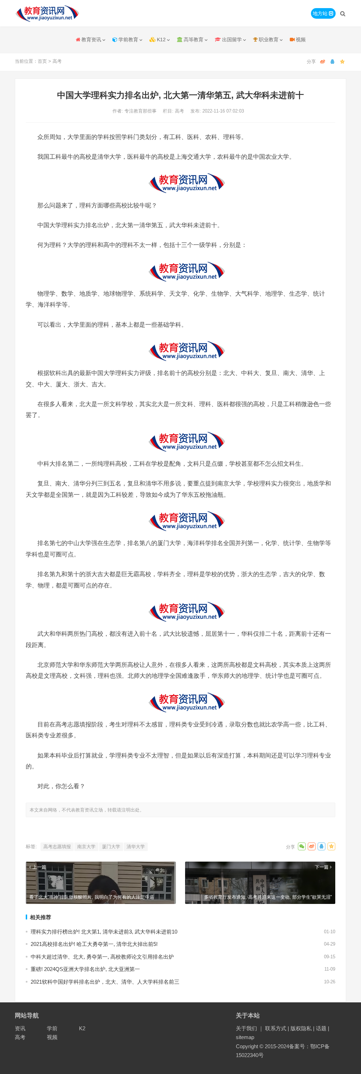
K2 (82, 1028)
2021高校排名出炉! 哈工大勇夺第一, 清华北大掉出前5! (94, 944)
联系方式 (275, 1028)
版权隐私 (301, 1028)
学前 (52, 1028)
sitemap (245, 1037)
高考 (57, 61)
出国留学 (232, 39)
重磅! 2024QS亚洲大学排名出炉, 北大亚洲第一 (85, 969)
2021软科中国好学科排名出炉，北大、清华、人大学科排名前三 (105, 982)
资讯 (20, 1028)
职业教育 (269, 39)
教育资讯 (91, 39)
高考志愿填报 (57, 846)
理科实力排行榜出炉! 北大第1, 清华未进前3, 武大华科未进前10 (104, 932)
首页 (42, 61)
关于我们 (246, 1028)
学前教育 (128, 39)
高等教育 (193, 39)
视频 (301, 39)
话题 (321, 1028)
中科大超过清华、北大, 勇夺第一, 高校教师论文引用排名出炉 (102, 957)
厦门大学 (111, 846)
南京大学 (86, 846)
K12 (161, 39)
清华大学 (136, 846)
